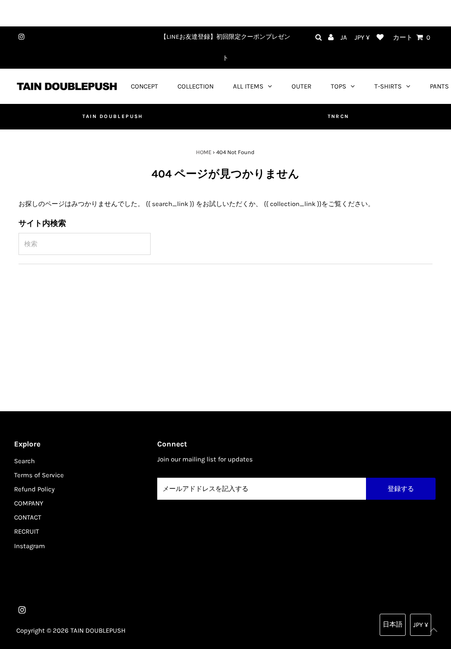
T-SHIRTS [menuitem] (388, 86)
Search (24, 461)
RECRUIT (26, 531)
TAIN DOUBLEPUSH (112, 116)
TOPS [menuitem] (338, 86)
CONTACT (27, 517)
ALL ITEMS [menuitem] (248, 86)
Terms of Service (39, 475)
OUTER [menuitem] (301, 86)
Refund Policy (34, 489)
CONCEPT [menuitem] (144, 86)
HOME (203, 152)
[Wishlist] (380, 37)
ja (343, 37)
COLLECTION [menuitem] (195, 86)
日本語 (393, 624)
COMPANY (28, 503)
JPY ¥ (362, 37)
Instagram (29, 546)
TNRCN (338, 116)
